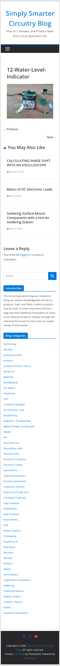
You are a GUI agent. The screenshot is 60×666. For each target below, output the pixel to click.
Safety (7, 569)
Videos (7, 607)
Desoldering (10, 415)
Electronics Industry (15, 459)
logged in (26, 255)
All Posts (8, 349)
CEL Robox (9, 388)
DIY (5, 437)
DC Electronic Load (14, 409)
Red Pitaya (9, 547)
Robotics (8, 563)
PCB (6, 525)
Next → (51, 137)
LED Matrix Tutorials (15, 497)
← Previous (11, 129)
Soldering (9, 585)
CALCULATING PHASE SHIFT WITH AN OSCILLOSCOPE (28, 162)
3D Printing (10, 344)
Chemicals (9, 393)
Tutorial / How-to (13, 601)
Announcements (13, 355)
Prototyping (10, 536)
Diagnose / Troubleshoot (17, 420)
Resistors (9, 552)
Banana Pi (9, 371)
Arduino (8, 360)
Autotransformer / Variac (17, 366)
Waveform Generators (16, 612)
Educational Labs (13, 448)
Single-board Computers (17, 580)
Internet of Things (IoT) (16, 492)
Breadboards (11, 382)
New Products (11, 514)
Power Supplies (12, 530)
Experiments (11, 470)
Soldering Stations (14, 591)
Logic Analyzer (12, 503)
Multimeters (10, 508)
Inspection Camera (14, 486)
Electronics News (13, 464)
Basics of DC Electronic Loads (29, 189)
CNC (6, 398)
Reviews (8, 558)
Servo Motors (11, 574)
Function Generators (15, 481)
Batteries (9, 377)
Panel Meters (11, 519)
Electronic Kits (11, 453)
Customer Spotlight (14, 404)
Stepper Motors (12, 596)
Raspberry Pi (11, 541)
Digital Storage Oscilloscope (19, 426)
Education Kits (12, 442)
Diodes (7, 431)
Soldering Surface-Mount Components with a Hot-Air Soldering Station (28, 217)
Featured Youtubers (15, 475)
